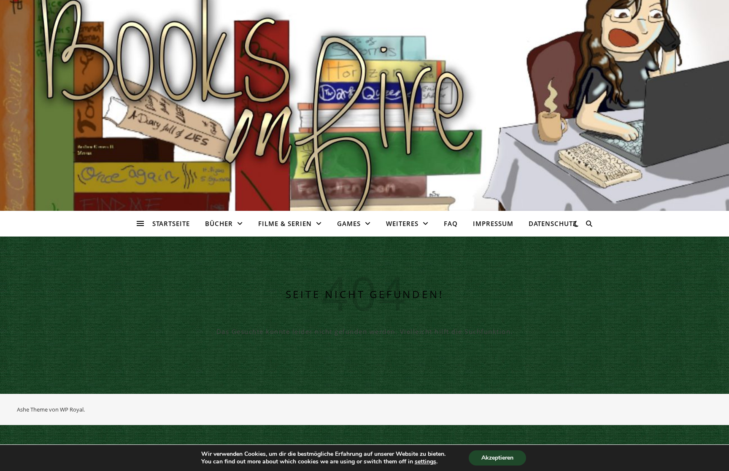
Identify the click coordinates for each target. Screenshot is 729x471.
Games (349, 223)
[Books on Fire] (364, 100)
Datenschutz (553, 223)
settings (425, 462)
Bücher (219, 223)
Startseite (171, 223)
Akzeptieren (497, 458)
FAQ (451, 223)
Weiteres (402, 223)
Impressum (493, 223)
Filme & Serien (285, 223)
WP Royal (72, 409)
